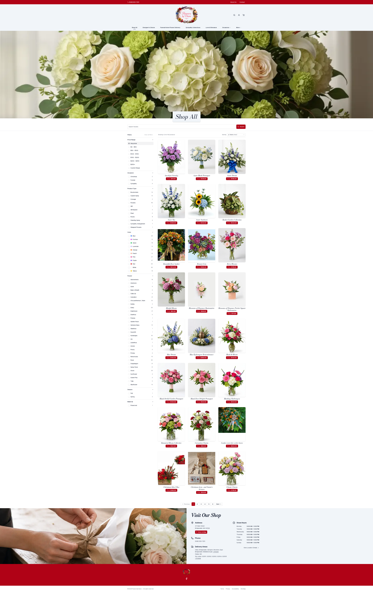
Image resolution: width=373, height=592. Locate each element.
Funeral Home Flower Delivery (170, 27)
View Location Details (250, 548)
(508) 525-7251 (134, 2)
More (238, 27)
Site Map (243, 589)
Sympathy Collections (193, 27)
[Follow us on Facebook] (186, 578)
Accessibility (235, 589)
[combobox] (236, 134)
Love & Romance (211, 27)
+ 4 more (216, 552)
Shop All (134, 27)
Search (242, 127)
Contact (242, 2)
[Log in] (239, 15)
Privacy (228, 589)
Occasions (225, 27)
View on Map (202, 532)
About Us (233, 2)
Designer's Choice (149, 27)
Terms (222, 589)
